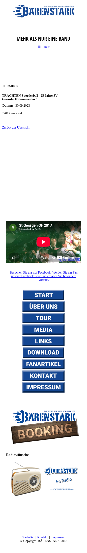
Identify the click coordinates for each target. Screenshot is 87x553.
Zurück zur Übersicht (15, 127)
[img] (43, 11)
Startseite (27, 537)
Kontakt (42, 537)
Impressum (58, 537)
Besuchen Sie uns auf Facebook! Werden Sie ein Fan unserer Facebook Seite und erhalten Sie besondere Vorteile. (43, 276)
